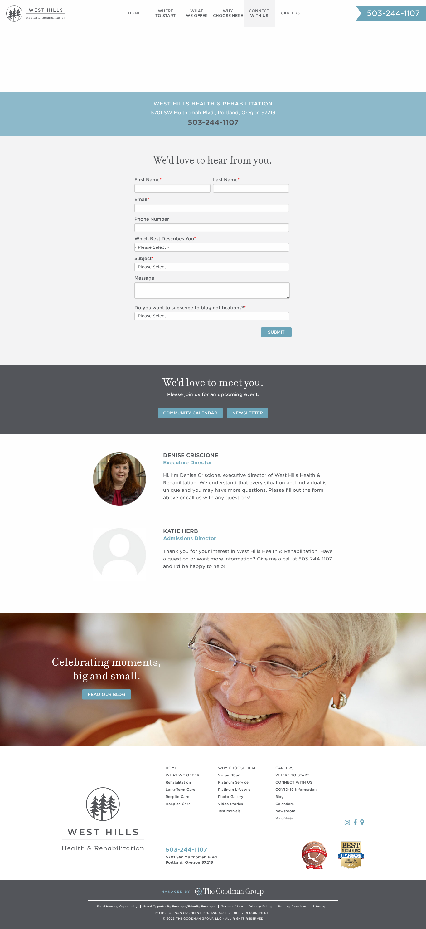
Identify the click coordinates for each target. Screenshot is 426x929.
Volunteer (284, 818)
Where (165, 12)
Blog (279, 797)
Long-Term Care (180, 789)
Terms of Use (232, 906)
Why (228, 12)
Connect (259, 12)
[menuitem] (134, 13)
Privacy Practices (292, 906)
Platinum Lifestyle (234, 789)
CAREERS (284, 768)
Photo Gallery (230, 797)
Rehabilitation (178, 782)
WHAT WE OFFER (182, 775)
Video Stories (230, 804)
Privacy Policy (260, 906)
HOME (171, 768)
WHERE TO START (292, 775)
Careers (290, 13)
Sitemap (320, 906)
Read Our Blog (106, 694)
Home (134, 13)
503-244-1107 (393, 13)
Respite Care (177, 797)
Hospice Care (178, 804)
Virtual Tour (229, 775)
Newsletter (247, 413)
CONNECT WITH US (293, 782)
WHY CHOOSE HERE (237, 768)
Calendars (284, 804)
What (197, 12)
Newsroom (285, 811)
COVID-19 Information (296, 789)
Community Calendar (190, 413)
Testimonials (229, 811)
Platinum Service (233, 782)
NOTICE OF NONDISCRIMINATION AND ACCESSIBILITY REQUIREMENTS (213, 913)
